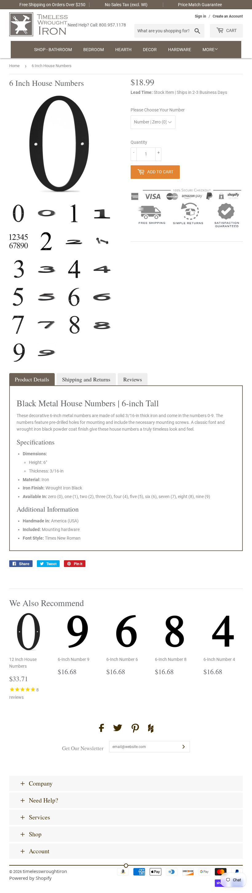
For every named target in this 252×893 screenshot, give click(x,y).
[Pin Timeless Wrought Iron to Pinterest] (135, 729)
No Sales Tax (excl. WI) (126, 4)
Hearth (123, 49)
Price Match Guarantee (200, 4)
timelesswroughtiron (45, 871)
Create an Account (228, 16)
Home (14, 65)
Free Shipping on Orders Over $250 (52, 4)
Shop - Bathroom (53, 49)
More (209, 49)
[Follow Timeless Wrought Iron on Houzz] (151, 729)
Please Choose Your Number (158, 109)
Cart (231, 30)
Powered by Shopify (30, 878)
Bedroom (93, 49)
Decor (150, 49)
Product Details (32, 379)
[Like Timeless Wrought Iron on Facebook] (101, 729)
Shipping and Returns (86, 379)
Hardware (179, 49)
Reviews (132, 379)
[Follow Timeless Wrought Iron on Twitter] (117, 729)
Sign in (200, 16)
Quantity (139, 142)
